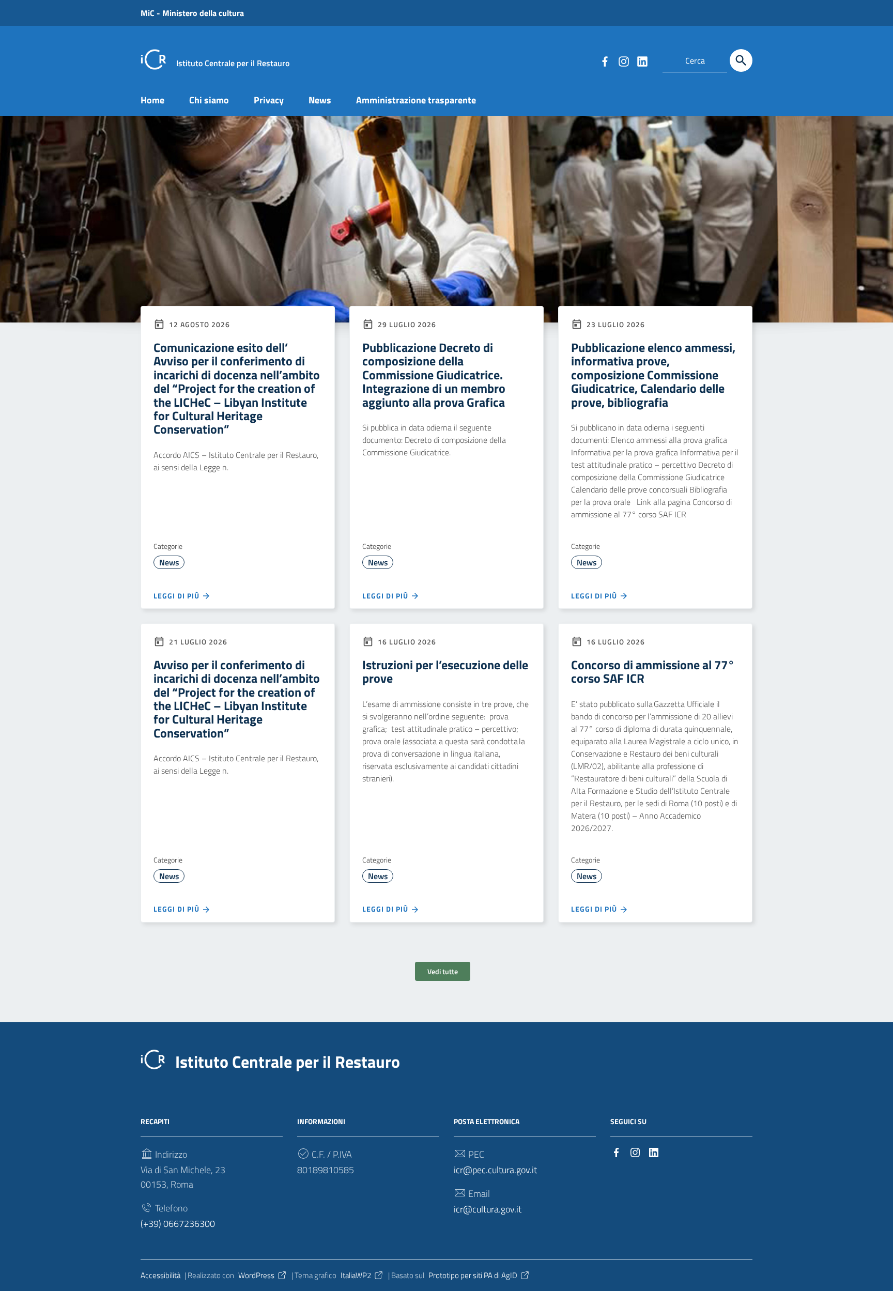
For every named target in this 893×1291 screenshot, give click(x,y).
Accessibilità (160, 1275)
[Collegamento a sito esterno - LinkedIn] (642, 60)
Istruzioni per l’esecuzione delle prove (445, 671)
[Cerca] (741, 60)
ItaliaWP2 (356, 1275)
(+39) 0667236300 (178, 1224)
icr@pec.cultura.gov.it (495, 1170)
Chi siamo (209, 100)
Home (152, 100)
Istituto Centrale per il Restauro (287, 1061)
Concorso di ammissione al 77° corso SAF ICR (652, 671)
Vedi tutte (442, 971)
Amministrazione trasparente (416, 100)
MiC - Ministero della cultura (192, 13)
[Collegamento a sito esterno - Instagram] (623, 60)
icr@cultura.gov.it (487, 1209)
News (320, 100)
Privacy (269, 100)
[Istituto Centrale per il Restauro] (153, 59)
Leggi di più (177, 595)
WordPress (256, 1275)
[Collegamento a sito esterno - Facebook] (604, 60)
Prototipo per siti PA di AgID (472, 1275)
